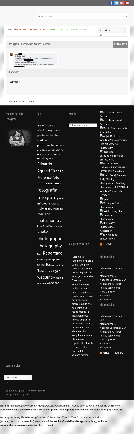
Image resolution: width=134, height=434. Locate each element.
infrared (42, 203)
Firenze (57, 171)
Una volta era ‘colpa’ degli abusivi (72, 29)
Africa (39, 126)
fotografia (47, 190)
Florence (44, 177)
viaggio (55, 271)
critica (57, 154)
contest (50, 154)
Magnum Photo (108, 275)
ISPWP (107, 244)
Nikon (62, 221)
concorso (41, 154)
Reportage (53, 253)
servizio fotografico (44, 259)
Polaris (39, 254)
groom (60, 198)
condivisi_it (52, 29)
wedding (45, 277)
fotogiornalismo (49, 183)
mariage (43, 214)
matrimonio (48, 220)
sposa (56, 259)
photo (42, 231)
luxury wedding (53, 209)
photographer (50, 238)
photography (49, 246)
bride (60, 150)
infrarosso (53, 203)
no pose (58, 226)
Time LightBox (107, 291)
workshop (53, 283)
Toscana (51, 264)
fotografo (47, 197)
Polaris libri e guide (110, 287)
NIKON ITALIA (113, 353)
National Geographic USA (113, 279)
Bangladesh (52, 130)
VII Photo (105, 295)
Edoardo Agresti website (113, 268)
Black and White (49, 150)
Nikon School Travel (45, 226)
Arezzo (44, 126)
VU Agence (105, 299)
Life (102, 272)
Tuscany (43, 270)
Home (9, 29)
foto (55, 177)
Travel (61, 265)
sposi (41, 265)
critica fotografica (45, 158)
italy (40, 208)
